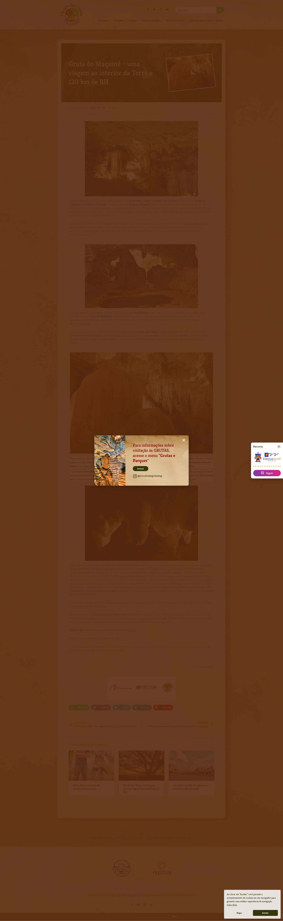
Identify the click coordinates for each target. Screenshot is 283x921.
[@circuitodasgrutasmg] (135, 476)
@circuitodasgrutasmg (150, 475)
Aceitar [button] (265, 913)
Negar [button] (239, 913)
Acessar (140, 468)
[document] (141, 460)
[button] (184, 440)
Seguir (269, 473)
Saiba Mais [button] (232, 904)
